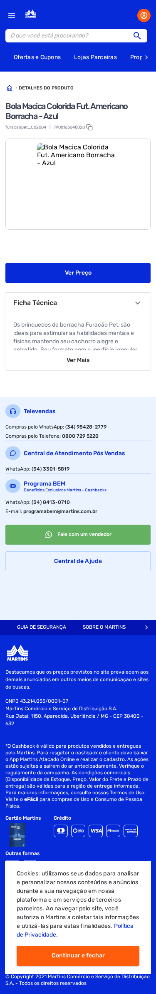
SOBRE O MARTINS (104, 627)
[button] (139, 36)
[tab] (41, 627)
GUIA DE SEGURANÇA (41, 627)
